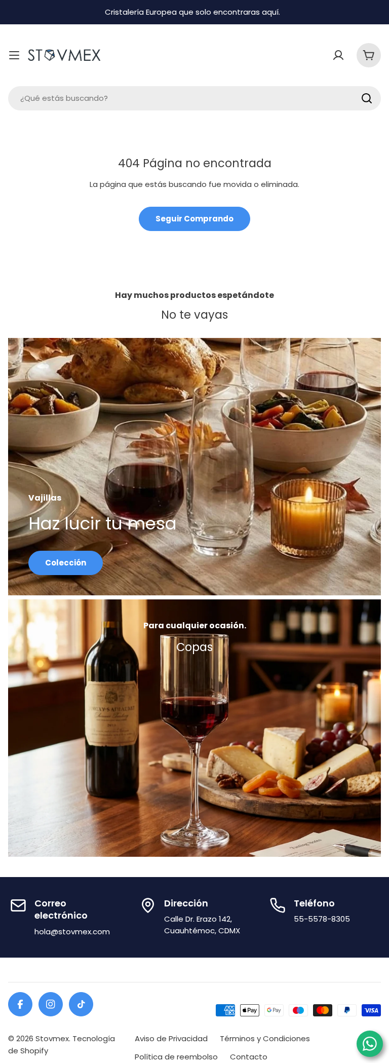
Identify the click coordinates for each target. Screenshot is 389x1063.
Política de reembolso (176, 1056)
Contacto (248, 1056)
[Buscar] (367, 98)
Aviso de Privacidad (171, 1038)
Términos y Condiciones (265, 1038)
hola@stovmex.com (72, 931)
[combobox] (194, 98)
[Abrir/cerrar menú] (14, 55)
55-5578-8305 (322, 919)
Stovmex (52, 1038)
